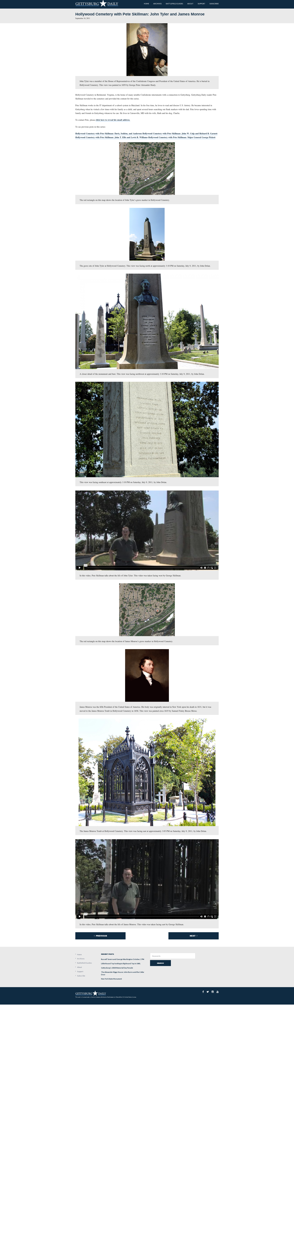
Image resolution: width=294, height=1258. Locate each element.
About (79, 967)
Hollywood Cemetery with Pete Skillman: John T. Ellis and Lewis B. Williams (111, 137)
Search (160, 963)
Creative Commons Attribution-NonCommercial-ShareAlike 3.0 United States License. (113, 997)
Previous (101, 936)
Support (80, 971)
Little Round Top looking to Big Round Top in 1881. (121, 963)
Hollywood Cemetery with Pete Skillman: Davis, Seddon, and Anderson (108, 133)
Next (193, 936)
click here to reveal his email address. (113, 119)
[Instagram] (213, 991)
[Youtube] (218, 991)
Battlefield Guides (84, 963)
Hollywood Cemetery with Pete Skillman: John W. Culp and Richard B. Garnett (179, 133)
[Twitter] (208, 991)
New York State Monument (111, 979)
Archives (81, 959)
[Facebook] (203, 991)
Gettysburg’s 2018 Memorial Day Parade (117, 968)
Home (79, 954)
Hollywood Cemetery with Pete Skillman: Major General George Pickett (181, 137)
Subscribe (81, 976)
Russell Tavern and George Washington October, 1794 (122, 959)
